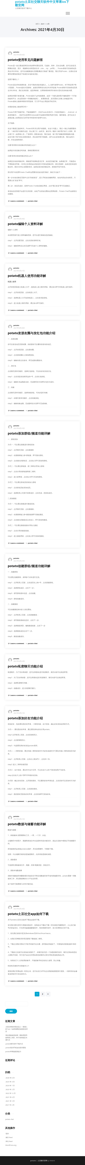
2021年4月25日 (19, 428)
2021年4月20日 (19, 909)
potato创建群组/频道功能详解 (29, 566)
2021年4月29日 (19, 219)
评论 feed (9, 1141)
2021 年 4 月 (9, 1105)
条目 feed (9, 1137)
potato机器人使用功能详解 (27, 276)
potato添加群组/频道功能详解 (29, 433)
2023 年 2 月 (10, 1089)
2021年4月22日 (19, 661)
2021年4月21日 (19, 713)
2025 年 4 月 (10, 1082)
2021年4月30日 (19, 55)
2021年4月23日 (19, 561)
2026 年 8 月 (10, 1078)
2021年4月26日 (19, 328)
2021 (42, 24)
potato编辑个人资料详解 (25, 224)
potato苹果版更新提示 (13, 1051)
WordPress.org (10, 1145)
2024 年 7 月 (10, 1085)
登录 (7, 1134)
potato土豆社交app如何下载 (28, 914)
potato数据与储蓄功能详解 (27, 824)
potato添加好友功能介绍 (25, 718)
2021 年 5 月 (10, 1101)
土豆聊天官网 (42, 1161)
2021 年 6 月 (10, 1097)
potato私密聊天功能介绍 (25, 666)
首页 (37, 24)
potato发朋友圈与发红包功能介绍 (31, 333)
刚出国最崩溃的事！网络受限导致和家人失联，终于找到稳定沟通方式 (16, 1037)
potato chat (33, 201)
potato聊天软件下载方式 (14, 1044)
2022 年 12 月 (11, 1093)
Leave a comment (17, 201)
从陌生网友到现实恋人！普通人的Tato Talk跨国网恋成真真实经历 (16, 1029)
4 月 (48, 24)
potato (16, 52)
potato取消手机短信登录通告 (16, 1048)
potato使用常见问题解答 (25, 60)
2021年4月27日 (19, 271)
